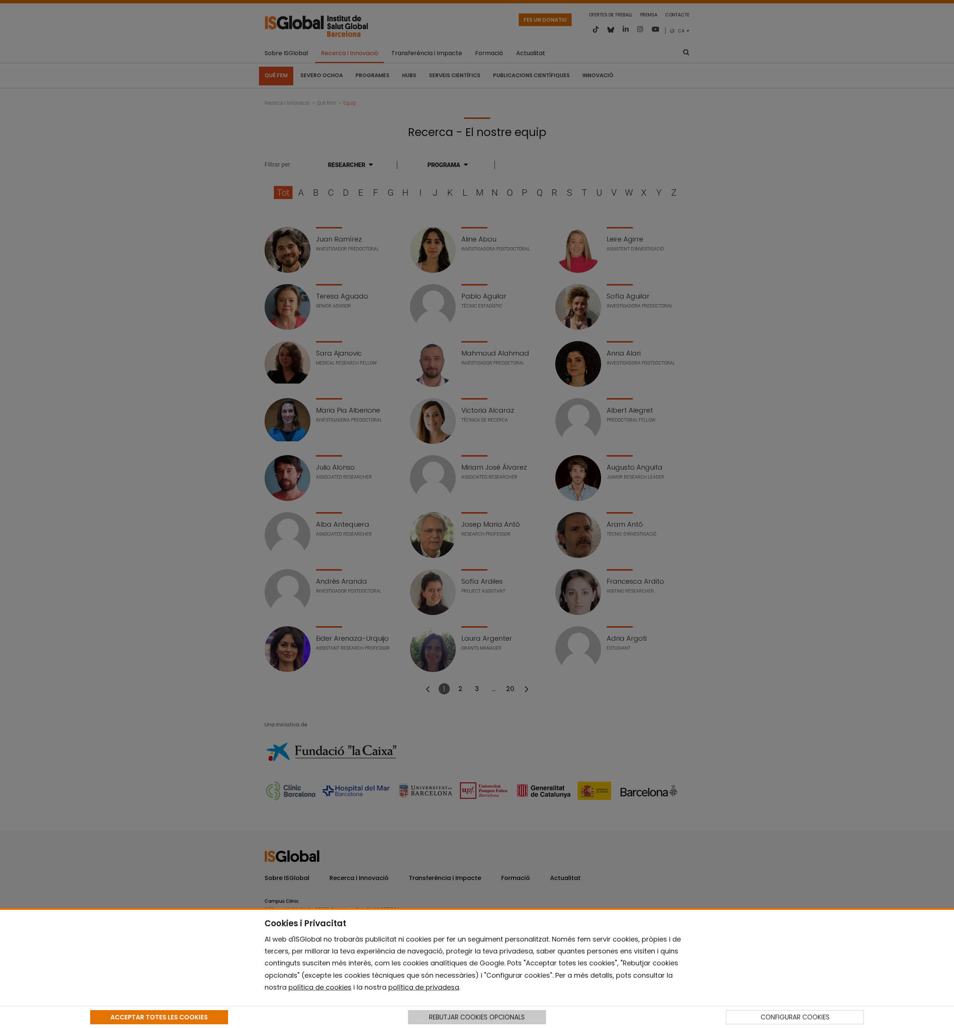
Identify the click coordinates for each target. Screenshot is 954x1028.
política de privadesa (423, 987)
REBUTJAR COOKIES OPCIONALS (477, 1017)
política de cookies (319, 987)
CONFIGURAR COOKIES (795, 1017)
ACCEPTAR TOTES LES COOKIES (159, 1017)
